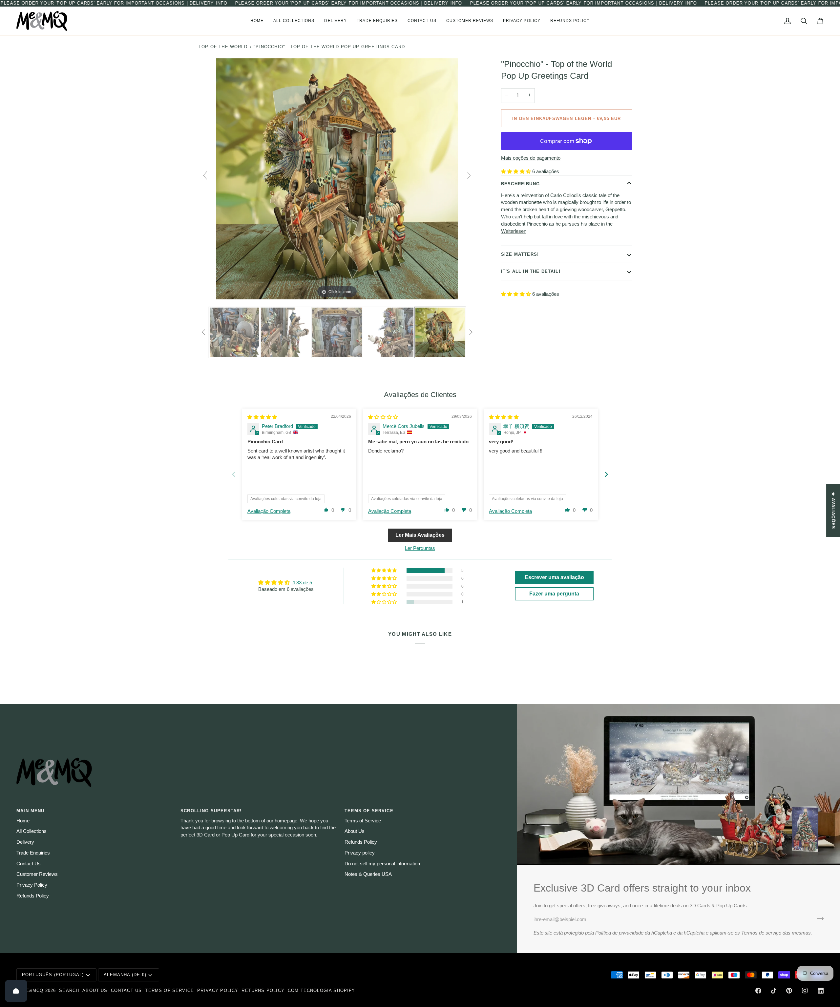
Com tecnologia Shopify (321, 990)
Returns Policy (263, 990)
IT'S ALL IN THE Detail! (530, 271)
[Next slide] (468, 175)
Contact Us (28, 863)
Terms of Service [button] (369, 810)
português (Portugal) (53, 974)
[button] (294, 21)
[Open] (16, 991)
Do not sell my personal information (382, 863)
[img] (262, 417)
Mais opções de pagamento (530, 157)
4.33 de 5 (302, 582)
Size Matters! (520, 254)
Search (69, 990)
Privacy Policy (31, 885)
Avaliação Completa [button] (268, 511)
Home (23, 820)
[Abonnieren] (818, 919)
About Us (355, 831)
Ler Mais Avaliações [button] (420, 535)
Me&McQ (32, 990)
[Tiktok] (773, 991)
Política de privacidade (619, 933)
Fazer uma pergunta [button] (554, 593)
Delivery (25, 842)
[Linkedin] (821, 991)
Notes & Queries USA (368, 874)
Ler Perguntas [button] (420, 548)
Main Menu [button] (30, 810)
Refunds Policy (32, 895)
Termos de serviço (761, 933)
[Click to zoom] (337, 178)
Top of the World (223, 46)
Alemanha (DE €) (125, 974)
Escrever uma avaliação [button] (554, 577)
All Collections (31, 831)
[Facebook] (758, 991)
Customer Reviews (37, 874)
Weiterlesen (513, 230)
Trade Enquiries (33, 853)
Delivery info (208, 3)
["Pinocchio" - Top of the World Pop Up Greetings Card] (234, 332)
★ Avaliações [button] (833, 510)
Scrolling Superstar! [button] (211, 810)
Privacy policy (360, 853)
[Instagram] (805, 991)
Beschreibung (520, 183)
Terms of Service (363, 820)
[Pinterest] (789, 991)
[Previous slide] (205, 175)
